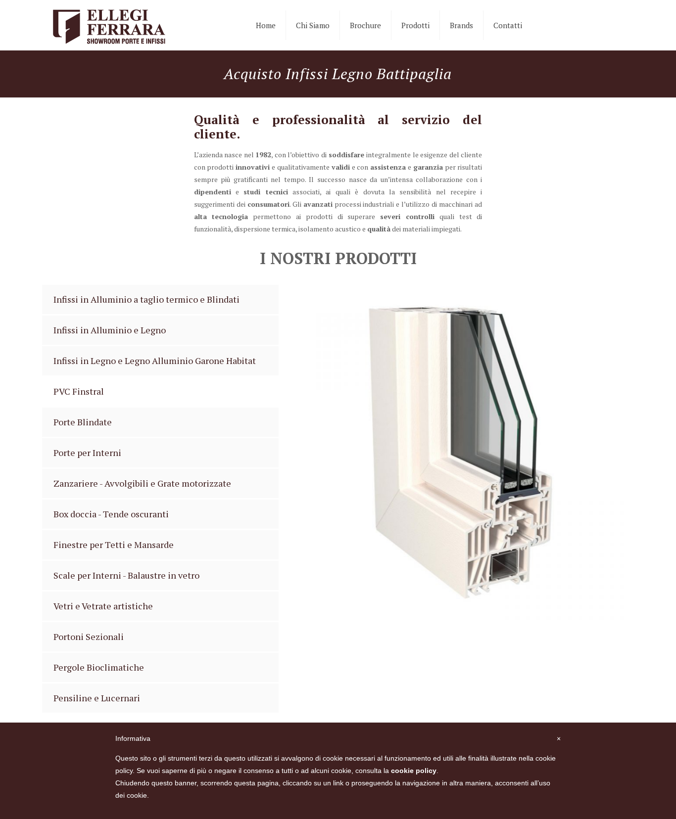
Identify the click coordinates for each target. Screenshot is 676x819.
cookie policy (413, 770)
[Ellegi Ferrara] (109, 25)
